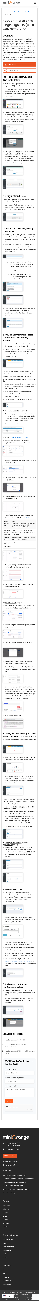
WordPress (6, 1205)
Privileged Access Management (14, 1182)
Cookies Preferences (29, 1298)
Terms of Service (17, 1298)
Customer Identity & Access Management (18, 1179)
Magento (6, 1223)
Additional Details (11, 1086)
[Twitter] (10, 1165)
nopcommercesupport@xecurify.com (18, 961)
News (5, 1273)
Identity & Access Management (14, 1175)
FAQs (4, 1254)
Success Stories (8, 1239)
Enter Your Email (10, 1069)
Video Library (7, 1250)
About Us (6, 1270)
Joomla (5, 1220)
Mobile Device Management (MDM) (16, 1189)
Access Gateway (9, 1193)
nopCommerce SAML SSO (12, 12)
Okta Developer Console (19, 437)
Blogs (5, 1243)
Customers (7, 1281)
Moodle (5, 1227)
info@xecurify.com (12, 1149)
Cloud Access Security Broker (13, 1186)
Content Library (8, 1247)
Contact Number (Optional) (14, 1078)
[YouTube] (7, 1165)
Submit (8, 1101)
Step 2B (28, 517)
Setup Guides (28, 12)
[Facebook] (14, 1165)
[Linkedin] (4, 1165)
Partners (6, 1277)
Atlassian (6, 1209)
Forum (5, 1257)
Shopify (5, 1213)
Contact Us (8, 1155)
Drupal (5, 1216)
